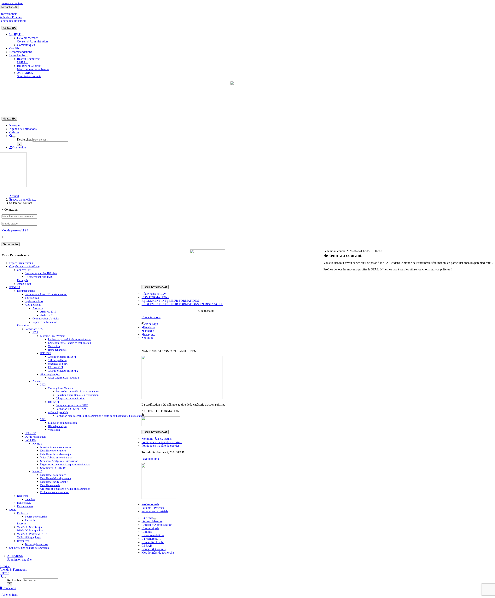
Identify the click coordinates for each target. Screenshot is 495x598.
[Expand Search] (13, 136)
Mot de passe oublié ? (15, 230)
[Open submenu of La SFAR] (22, 35)
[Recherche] (10, 135)
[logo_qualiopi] (182, 398)
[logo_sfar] (247, 114)
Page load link (150, 458)
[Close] (143, 463)
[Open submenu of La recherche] (26, 56)
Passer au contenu (12, 3)
